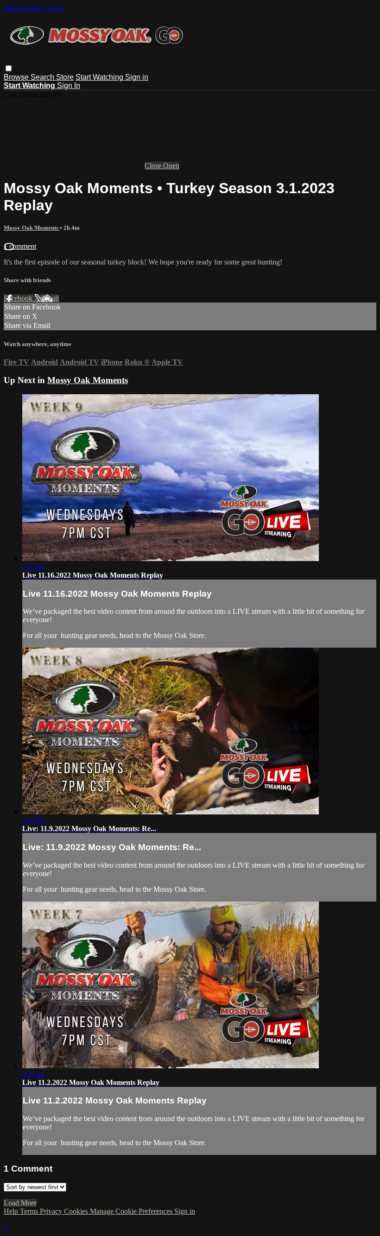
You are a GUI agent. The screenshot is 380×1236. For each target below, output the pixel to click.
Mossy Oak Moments (32, 227)
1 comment (20, 246)
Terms (30, 1211)
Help (12, 1211)
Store (65, 77)
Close (154, 166)
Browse (17, 77)
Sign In (68, 85)
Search (43, 77)
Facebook (19, 298)
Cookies (77, 1211)
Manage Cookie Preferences (132, 1211)
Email (50, 298)
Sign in (136, 77)
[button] (9, 68)
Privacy (52, 1211)
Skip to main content (34, 8)
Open (171, 166)
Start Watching (100, 77)
